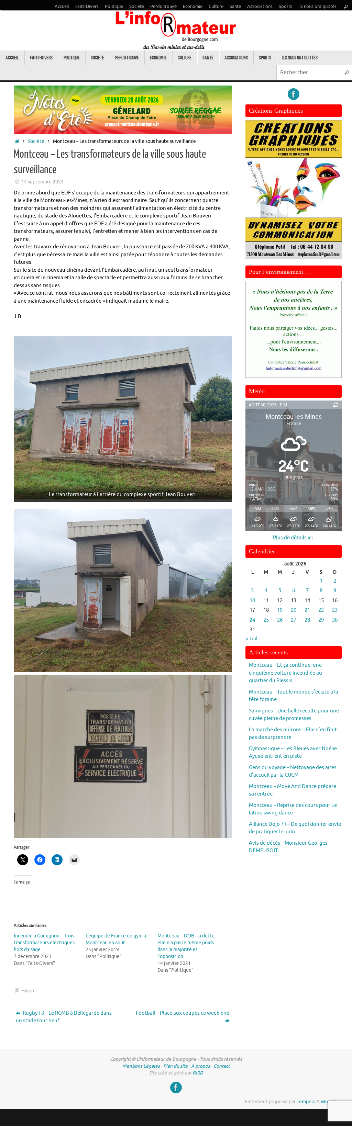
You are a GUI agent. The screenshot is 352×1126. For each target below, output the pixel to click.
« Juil (251, 638)
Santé (235, 6)
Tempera (306, 1102)
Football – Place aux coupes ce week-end (183, 1013)
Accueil (62, 6)
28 (307, 620)
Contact (221, 1066)
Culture (216, 6)
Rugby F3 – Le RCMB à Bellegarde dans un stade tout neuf (64, 1017)
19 (280, 610)
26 (280, 620)
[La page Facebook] (293, 94)
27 (293, 620)
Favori (27, 991)
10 (252, 600)
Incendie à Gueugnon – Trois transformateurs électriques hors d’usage (44, 943)
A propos (200, 1066)
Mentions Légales (141, 1066)
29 (321, 620)
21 (307, 610)
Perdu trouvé (163, 6)
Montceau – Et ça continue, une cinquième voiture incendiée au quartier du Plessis (285, 673)
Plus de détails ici (293, 537)
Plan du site (175, 1066)
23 (335, 610)
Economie (192, 6)
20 (293, 610)
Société (136, 6)
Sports (285, 6)
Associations (260, 6)
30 (335, 620)
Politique (114, 6)
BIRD (197, 1073)
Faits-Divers (87, 6)
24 (252, 620)
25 (266, 620)
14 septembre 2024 (42, 182)
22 (321, 610)
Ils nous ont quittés (317, 6)
